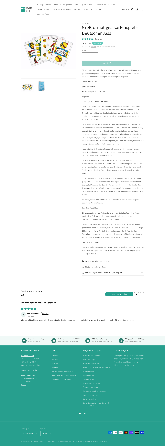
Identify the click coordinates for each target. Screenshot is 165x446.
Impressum (103, 441)
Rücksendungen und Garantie (63, 371)
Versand (93, 47)
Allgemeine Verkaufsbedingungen (64, 375)
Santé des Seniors (89, 399)
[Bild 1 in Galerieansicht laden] (27, 87)
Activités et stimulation (91, 383)
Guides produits (89, 371)
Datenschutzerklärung (64, 441)
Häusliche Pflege (89, 359)
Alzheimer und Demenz (91, 356)
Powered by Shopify (38, 441)
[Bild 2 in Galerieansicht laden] (41, 87)
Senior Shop (29, 441)
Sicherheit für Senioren (91, 363)
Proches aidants (89, 375)
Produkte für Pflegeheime (61, 379)
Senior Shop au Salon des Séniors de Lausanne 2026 (96, 404)
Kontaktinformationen (91, 441)
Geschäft (55, 359)
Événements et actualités (92, 387)
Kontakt (55, 356)
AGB (74, 441)
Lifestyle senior (88, 379)
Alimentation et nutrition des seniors (96, 367)
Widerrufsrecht (50, 441)
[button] (132, 9)
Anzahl (84, 51)
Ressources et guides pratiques (94, 391)
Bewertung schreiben (119, 294)
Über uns (55, 363)
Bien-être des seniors (90, 395)
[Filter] (136, 294)
